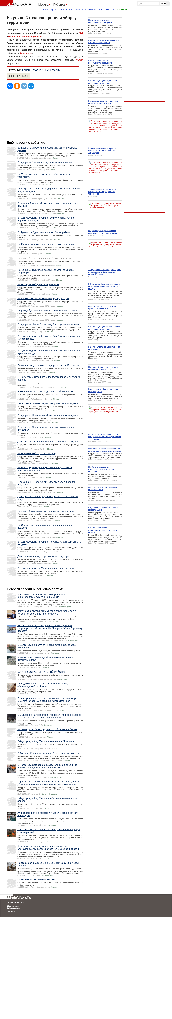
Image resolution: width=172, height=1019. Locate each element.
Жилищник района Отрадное (24, 36)
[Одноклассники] (17, 86)
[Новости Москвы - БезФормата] (16, 3)
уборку (79, 60)
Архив (54, 9)
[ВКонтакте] (10, 86)
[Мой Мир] (31, 86)
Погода (78, 9)
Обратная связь (13, 906)
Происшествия (93, 9)
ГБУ (81, 33)
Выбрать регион (13, 908)
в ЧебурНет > (123, 9)
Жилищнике (25, 53)
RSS (16, 911)
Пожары (109, 9)
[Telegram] (24, 86)
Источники (66, 9)
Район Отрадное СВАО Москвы (42, 69)
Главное (43, 9)
